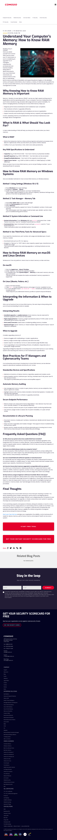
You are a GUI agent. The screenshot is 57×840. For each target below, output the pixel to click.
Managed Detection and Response (10, 702)
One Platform (6, 694)
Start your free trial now (10, 514)
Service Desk (6, 721)
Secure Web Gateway (8, 706)
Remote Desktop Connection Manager (11, 732)
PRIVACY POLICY (17, 826)
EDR (4, 786)
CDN (4, 809)
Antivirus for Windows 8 (9, 754)
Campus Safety (7, 713)
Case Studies (14, 22)
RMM (5, 724)
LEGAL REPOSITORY (25, 826)
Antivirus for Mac (7, 758)
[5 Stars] (6, 33)
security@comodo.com (8, 660)
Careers (5, 684)
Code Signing (6, 797)
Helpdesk (5, 730)
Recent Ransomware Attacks (9, 719)
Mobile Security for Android (9, 767)
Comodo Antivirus (7, 743)
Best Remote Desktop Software (10, 734)
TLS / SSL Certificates (8, 791)
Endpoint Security (7, 17)
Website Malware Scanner (9, 782)
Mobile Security (17, 17)
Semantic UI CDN (7, 813)
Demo (5, 689)
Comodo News (26, 17)
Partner (5, 687)
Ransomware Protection (9, 717)
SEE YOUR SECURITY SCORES (12, 625)
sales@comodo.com (8, 652)
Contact (5, 682)
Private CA (6, 795)
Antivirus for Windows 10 (9, 756)
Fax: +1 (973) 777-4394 (8, 648)
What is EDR (6, 698)
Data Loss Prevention (8, 711)
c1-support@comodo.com (9, 656)
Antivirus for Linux (7, 760)
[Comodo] (11, 4)
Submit (48, 588)
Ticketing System (7, 736)
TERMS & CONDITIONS (8, 826)
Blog (5, 674)
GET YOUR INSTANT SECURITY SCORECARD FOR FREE (28, 539)
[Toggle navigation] (55, 4)
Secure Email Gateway (8, 709)
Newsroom (6, 672)
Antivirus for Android (8, 771)
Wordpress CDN (7, 822)
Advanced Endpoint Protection (10, 696)
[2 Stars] (4, 33)
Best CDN (5, 817)
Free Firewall (6, 763)
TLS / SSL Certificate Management (10, 793)
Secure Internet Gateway (9, 704)
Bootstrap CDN (7, 811)
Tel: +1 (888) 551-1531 (8, 644)
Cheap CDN (6, 819)
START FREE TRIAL (28, 526)
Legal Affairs (6, 680)
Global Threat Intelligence (9, 700)
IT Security (35, 17)
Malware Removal (7, 775)
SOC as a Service (7, 738)
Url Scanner (6, 778)
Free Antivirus (6, 765)
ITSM (5, 726)
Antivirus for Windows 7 (9, 752)
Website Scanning (7, 802)
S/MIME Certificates (8, 800)
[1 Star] (3, 33)
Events (5, 676)
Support (5, 669)
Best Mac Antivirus (7, 750)
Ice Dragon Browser (8, 769)
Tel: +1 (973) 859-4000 (8, 646)
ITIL (4, 728)
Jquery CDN (6, 815)
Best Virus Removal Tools (9, 748)
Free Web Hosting (7, 824)
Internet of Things (7, 804)
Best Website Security (8, 784)
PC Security (5, 22)
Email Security (43, 17)
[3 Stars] (5, 33)
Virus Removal (7, 773)
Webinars (6, 678)
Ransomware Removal (8, 715)
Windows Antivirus (7, 746)
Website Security (7, 780)
